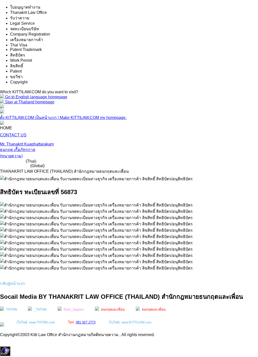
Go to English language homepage (35, 97)
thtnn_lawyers (73, 309)
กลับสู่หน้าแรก (12, 283)
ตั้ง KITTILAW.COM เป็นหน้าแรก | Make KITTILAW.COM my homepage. (63, 117)
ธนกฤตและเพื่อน (112, 309)
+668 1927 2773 (14, 166)
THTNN (10, 309)
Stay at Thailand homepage (29, 102)
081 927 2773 (12, 161)
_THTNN (39, 309)
